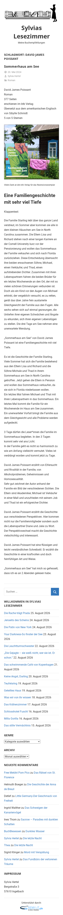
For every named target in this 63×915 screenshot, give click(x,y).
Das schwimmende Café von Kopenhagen (29, 664)
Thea (7, 845)
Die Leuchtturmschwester (19, 646)
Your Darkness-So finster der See (23, 634)
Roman (11, 80)
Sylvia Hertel (14, 76)
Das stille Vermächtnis (17, 725)
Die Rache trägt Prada (17, 613)
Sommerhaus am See (21, 66)
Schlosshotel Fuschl (16, 711)
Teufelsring (10, 683)
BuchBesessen (12, 831)
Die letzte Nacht (32, 838)
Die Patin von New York (18, 627)
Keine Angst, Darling (16, 676)
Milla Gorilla (11, 718)
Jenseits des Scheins (16, 620)
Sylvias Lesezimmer (31, 32)
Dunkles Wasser (35, 831)
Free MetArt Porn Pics (17, 772)
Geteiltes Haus (12, 690)
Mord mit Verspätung (36, 852)
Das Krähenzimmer (15, 704)
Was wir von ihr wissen (17, 697)
